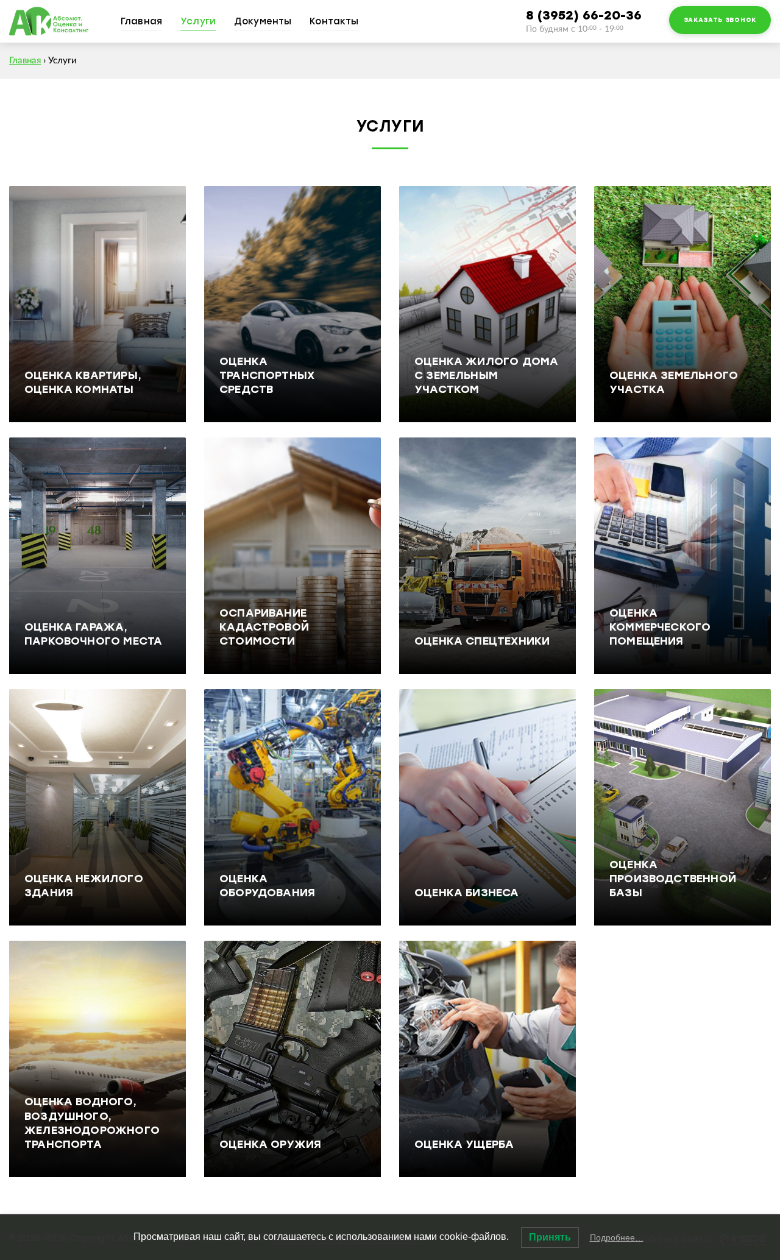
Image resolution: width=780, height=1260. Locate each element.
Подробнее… (617, 1237)
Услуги (198, 21)
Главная (141, 21)
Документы (262, 21)
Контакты (334, 21)
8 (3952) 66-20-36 (584, 15)
